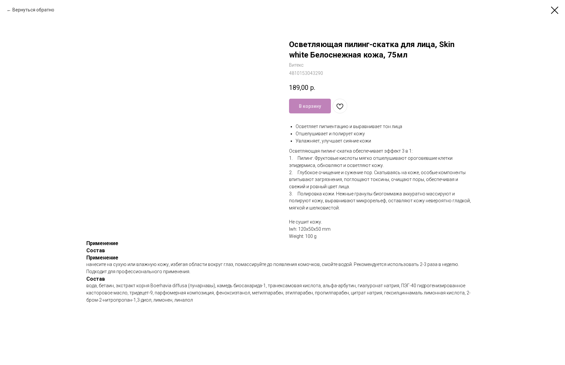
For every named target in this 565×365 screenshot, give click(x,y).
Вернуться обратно (33, 9)
